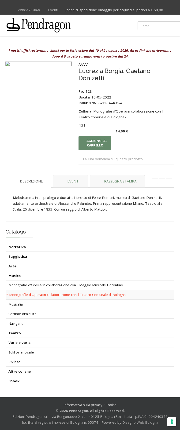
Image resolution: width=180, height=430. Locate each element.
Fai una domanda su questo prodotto (113, 159)
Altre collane (19, 371)
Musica (14, 275)
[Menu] (120, 25)
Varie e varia (19, 342)
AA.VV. (83, 64)
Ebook (13, 381)
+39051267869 (28, 10)
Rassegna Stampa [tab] (120, 181)
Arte (12, 266)
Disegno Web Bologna (140, 422)
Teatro (14, 333)
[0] (157, 25)
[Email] (169, 181)
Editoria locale (21, 352)
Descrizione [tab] (31, 181)
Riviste (14, 361)
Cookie (111, 404)
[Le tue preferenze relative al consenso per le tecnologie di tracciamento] (171, 421)
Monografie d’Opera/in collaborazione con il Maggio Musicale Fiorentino (65, 285)
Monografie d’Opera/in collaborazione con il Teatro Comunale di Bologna (67, 294)
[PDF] (155, 181)
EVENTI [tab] (73, 181)
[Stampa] (162, 181)
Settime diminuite (22, 313)
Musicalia (15, 304)
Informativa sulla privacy (83, 404)
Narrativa (17, 246)
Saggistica (17, 256)
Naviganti (15, 323)
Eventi (52, 9)
